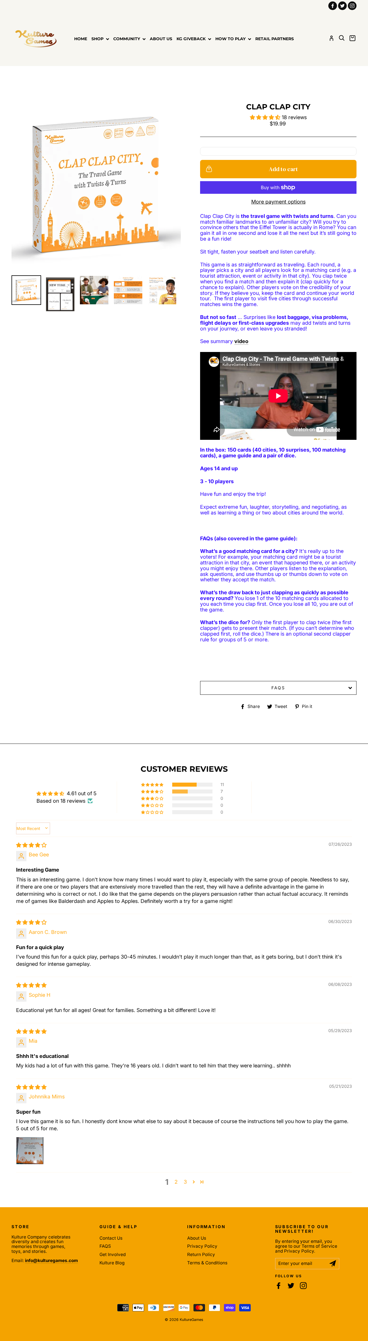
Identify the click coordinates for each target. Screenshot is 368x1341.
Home (80, 38)
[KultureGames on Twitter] (291, 1285)
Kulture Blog (111, 1262)
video (241, 341)
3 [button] (185, 1182)
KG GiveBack (192, 38)
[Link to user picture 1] (30, 1150)
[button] (266, 117)
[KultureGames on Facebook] (278, 1285)
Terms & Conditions (207, 1262)
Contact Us (110, 1238)
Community (127, 38)
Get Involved (112, 1254)
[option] (96, 186)
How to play (231, 38)
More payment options (278, 202)
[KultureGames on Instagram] (303, 1285)
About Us (161, 38)
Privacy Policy (202, 1246)
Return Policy (201, 1254)
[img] (31, 845)
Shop (98, 38)
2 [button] (176, 1182)
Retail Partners (274, 38)
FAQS (278, 687)
